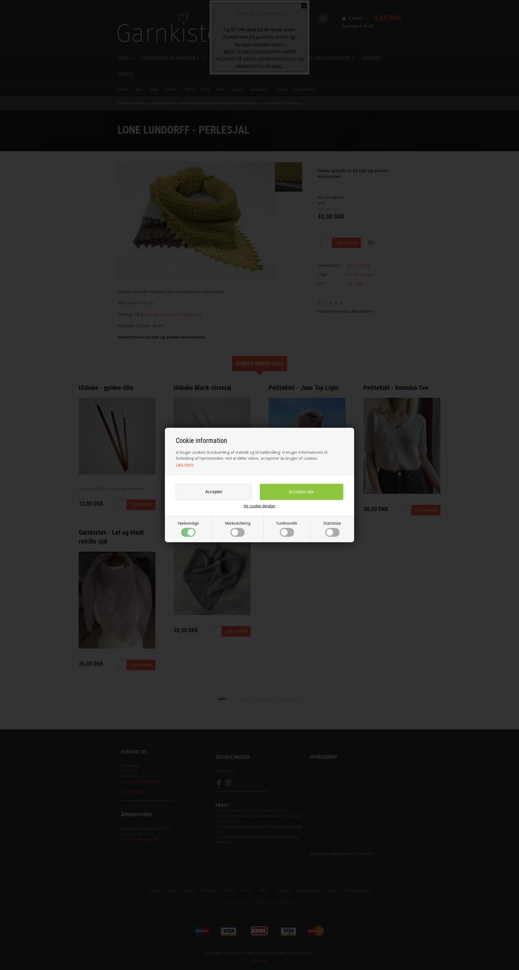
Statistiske (332, 523)
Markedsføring (237, 523)
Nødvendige (188, 523)
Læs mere (185, 464)
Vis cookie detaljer (259, 506)
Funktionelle (286, 523)
